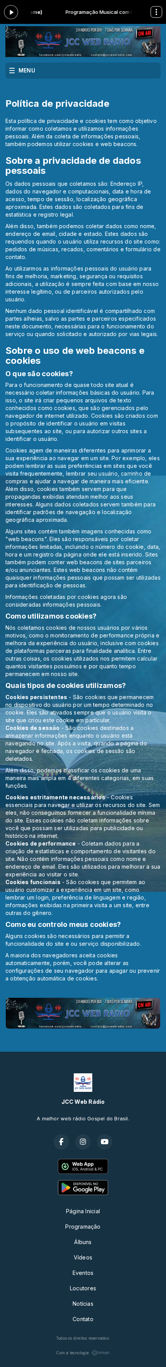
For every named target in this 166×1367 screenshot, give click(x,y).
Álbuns (82, 1242)
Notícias (83, 1303)
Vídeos (83, 1257)
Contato (83, 1319)
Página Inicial (83, 1211)
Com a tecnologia (72, 1352)
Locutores (83, 1288)
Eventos (83, 1272)
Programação (82, 1226)
